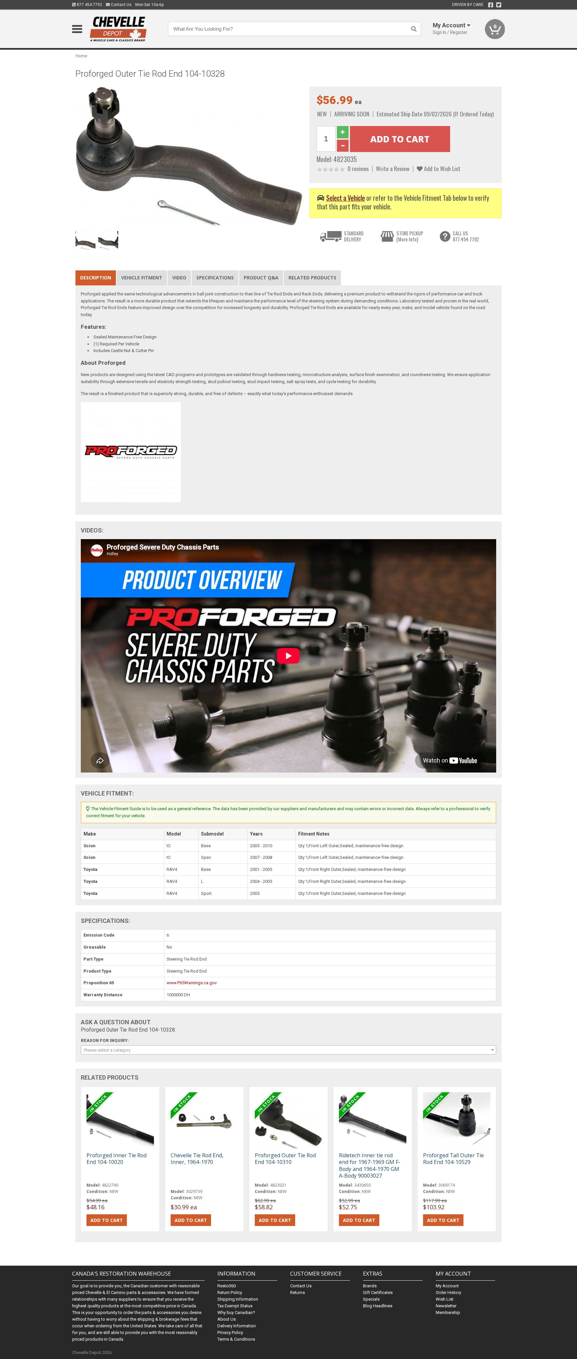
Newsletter (446, 1305)
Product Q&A (261, 277)
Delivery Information (236, 1325)
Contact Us (121, 4)
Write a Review (392, 168)
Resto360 (226, 1285)
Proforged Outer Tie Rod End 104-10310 (285, 1159)
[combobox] (288, 1050)
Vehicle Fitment (141, 277)
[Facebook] (490, 5)
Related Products (312, 277)
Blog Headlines (377, 1305)
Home (81, 55)
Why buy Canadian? (236, 1312)
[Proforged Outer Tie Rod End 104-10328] (189, 156)
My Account (447, 1285)
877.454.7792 (89, 4)
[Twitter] (498, 5)
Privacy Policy (230, 1332)
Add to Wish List (441, 168)
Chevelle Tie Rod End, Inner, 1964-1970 (197, 1159)
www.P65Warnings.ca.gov (192, 982)
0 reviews (358, 168)
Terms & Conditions (236, 1339)
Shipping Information (237, 1299)
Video (179, 277)
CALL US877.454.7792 (466, 236)
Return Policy (229, 1292)
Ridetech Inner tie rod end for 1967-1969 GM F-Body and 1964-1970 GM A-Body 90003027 (369, 1165)
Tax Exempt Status (234, 1305)
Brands (370, 1285)
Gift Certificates (378, 1292)
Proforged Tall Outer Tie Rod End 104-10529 (453, 1159)
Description (95, 277)
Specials (371, 1299)
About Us (226, 1319)
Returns (297, 1292)
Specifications (215, 277)
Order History (448, 1292)
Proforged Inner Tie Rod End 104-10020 (116, 1159)
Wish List (444, 1299)
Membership (448, 1312)
